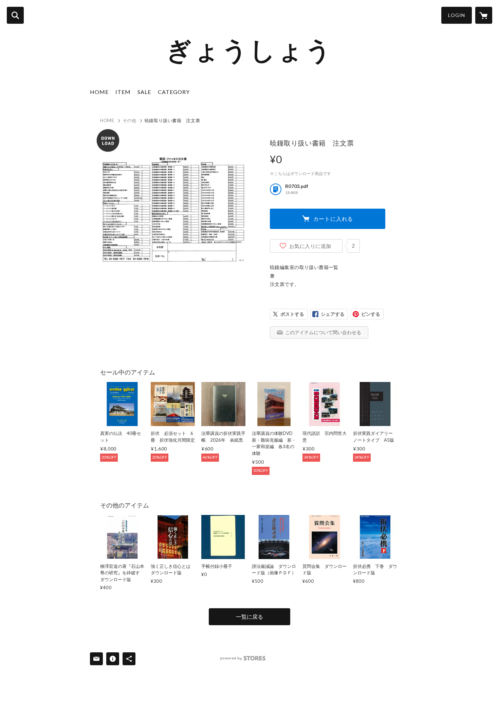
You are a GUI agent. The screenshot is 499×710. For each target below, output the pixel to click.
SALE (144, 92)
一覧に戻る (249, 616)
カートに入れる (333, 218)
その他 (129, 120)
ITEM (123, 92)
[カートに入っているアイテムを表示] (483, 15)
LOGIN (456, 15)
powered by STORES (243, 658)
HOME (99, 92)
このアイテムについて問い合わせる (323, 332)
